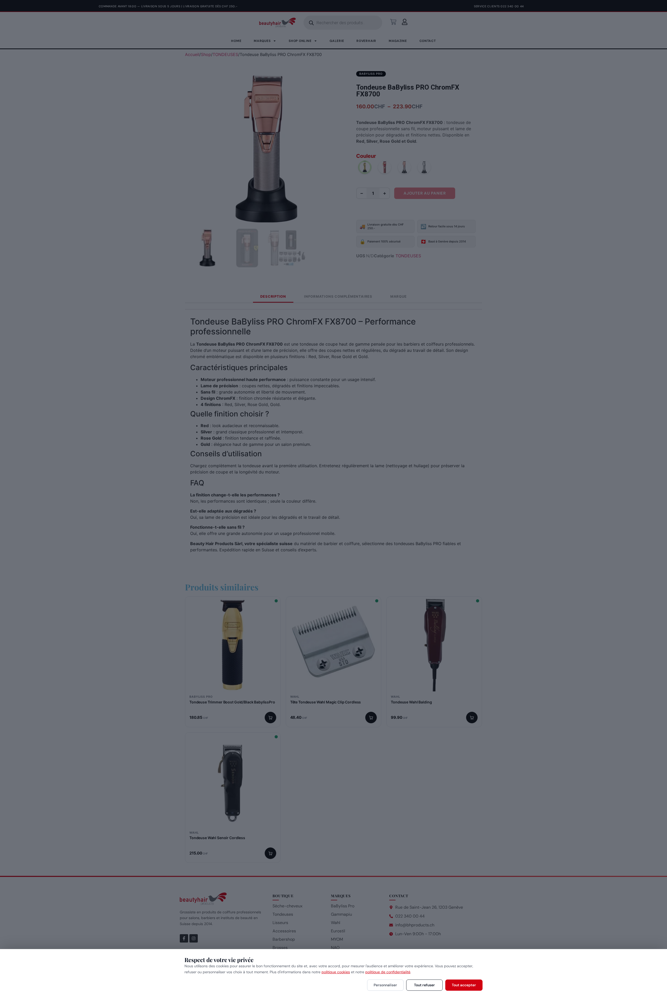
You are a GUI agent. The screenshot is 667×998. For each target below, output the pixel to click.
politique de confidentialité (387, 972)
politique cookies (336, 972)
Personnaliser (385, 985)
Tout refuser (424, 985)
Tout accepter (464, 985)
